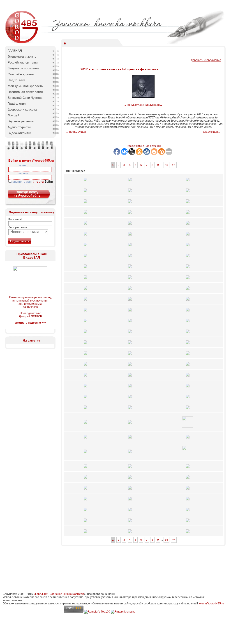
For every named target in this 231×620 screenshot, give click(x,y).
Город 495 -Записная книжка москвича (59, 594)
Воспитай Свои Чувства (25, 97)
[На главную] (22, 43)
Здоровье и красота (22, 109)
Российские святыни (23, 62)
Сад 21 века (16, 80)
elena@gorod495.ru (211, 603)
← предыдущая (134, 104)
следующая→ (153, 104)
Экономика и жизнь (22, 56)
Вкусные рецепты (21, 121)
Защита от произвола (23, 68)
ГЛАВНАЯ (15, 50)
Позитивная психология (25, 92)
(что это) (38, 181)
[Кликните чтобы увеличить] (85, 182)
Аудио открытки (19, 127)
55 (166, 165)
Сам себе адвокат (21, 74)
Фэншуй (13, 115)
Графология (17, 103)
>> (173, 165)
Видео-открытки (19, 133)
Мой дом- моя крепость (25, 86)
